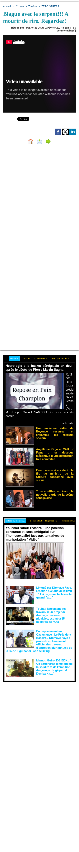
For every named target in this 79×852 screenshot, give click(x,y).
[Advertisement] (36, 724)
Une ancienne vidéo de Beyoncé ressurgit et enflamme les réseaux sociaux (54, 433)
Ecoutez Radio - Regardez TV (43, 521)
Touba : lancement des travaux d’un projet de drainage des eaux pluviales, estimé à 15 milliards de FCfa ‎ (51, 615)
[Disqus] (39, 198)
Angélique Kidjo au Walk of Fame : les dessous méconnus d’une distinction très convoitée (54, 454)
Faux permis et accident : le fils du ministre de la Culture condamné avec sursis (54, 475)
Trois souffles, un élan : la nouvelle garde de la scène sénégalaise (54, 494)
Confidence (41, 359)
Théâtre (33, 6)
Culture (20, 6)
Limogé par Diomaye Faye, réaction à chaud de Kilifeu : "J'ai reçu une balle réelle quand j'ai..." (54, 592)
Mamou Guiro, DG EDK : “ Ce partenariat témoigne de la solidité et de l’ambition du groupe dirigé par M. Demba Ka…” (54, 667)
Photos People (60, 359)
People (14, 359)
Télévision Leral (69, 521)
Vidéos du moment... (15, 521)
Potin (27, 359)
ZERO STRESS (50, 6)
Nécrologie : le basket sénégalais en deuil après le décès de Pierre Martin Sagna (39, 367)
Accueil (7, 6)
